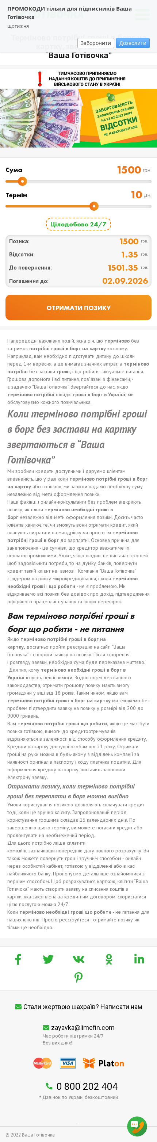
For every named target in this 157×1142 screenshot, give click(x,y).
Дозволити (132, 42)
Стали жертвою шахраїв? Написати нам (82, 1007)
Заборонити (96, 42)
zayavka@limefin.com (83, 1027)
